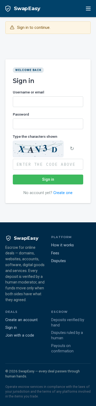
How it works (62, 245)
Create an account (21, 320)
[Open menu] (88, 8)
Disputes (58, 261)
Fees (55, 253)
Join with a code (19, 335)
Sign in (48, 179)
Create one (63, 192)
